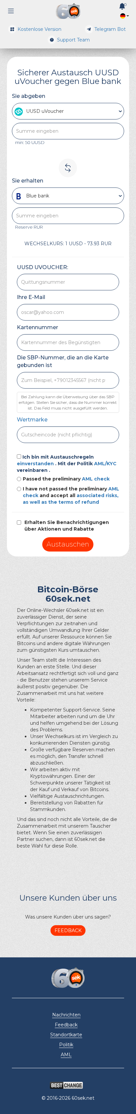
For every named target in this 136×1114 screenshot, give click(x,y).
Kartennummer (37, 327)
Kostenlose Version (39, 29)
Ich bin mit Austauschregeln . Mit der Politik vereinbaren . (67, 463)
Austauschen (68, 544)
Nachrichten (66, 1015)
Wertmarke (32, 419)
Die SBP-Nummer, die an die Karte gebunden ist (63, 361)
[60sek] (68, 11)
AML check (96, 479)
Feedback (68, 930)
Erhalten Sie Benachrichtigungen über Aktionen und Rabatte (66, 525)
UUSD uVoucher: (42, 267)
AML (66, 1055)
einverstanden (36, 464)
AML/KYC (105, 464)
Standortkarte (66, 1035)
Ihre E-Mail (31, 297)
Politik (66, 1045)
